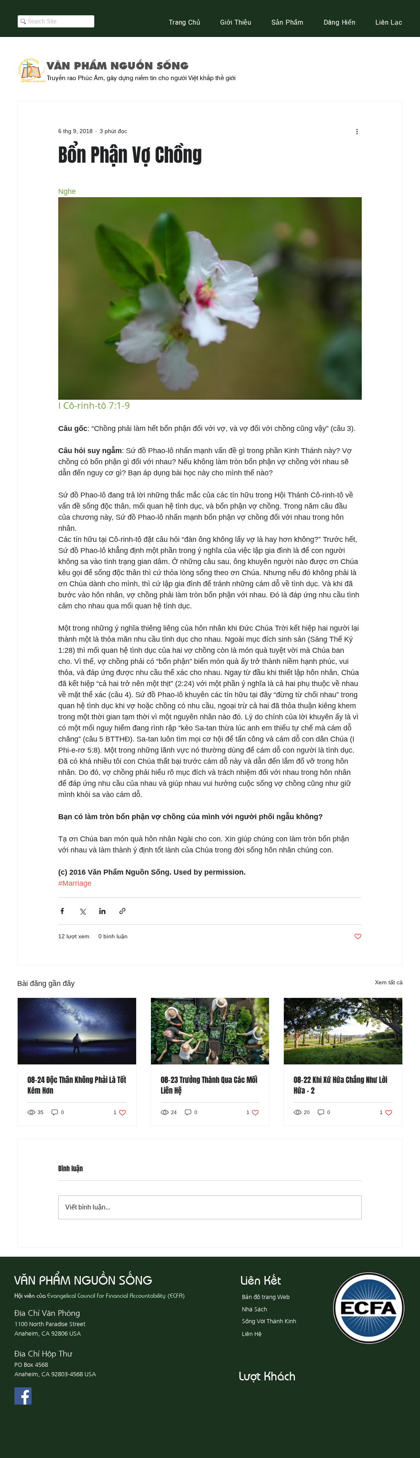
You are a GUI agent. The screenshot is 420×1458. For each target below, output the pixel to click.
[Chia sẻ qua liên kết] (122, 911)
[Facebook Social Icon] (23, 1396)
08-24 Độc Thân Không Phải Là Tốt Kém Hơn (76, 1085)
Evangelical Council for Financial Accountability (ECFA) (116, 1295)
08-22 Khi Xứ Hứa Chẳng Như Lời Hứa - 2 (340, 1085)
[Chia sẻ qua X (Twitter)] (82, 911)
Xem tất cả (389, 982)
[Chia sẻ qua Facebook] (62, 911)
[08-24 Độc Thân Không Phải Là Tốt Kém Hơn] (77, 1031)
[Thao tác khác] (357, 131)
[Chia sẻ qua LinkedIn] (102, 911)
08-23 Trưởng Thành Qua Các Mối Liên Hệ (209, 1085)
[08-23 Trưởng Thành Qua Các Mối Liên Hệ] (210, 1031)
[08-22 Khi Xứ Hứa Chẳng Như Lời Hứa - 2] (343, 1031)
